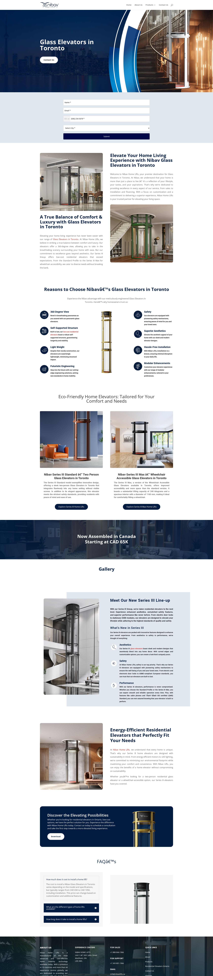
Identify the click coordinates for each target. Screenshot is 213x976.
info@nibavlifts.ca (117, 974)
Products (149, 5)
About (147, 957)
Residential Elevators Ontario (157, 966)
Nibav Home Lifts (121, 749)
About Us (138, 5)
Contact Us (163, 5)
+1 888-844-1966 (117, 952)
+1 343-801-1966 (117, 963)
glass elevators (136, 649)
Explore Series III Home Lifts (71, 506)
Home (128, 5)
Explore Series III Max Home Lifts (142, 506)
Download (56, 836)
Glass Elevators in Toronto (66, 239)
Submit (107, 136)
